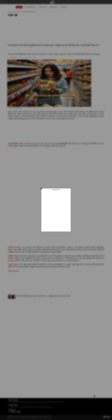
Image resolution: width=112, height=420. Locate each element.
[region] (56, 211)
